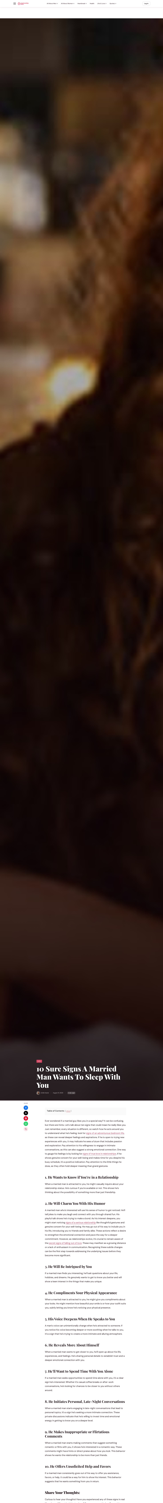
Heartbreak (81, 3)
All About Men (51, 3)
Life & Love (101, 3)
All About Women (67, 3)
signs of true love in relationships (99, 1153)
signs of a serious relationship (81, 1222)
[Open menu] (15, 3)
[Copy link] (26, 1129)
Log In (146, 3)
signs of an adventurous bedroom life (105, 1133)
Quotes (112, 3)
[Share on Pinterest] (26, 1118)
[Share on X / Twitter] (26, 1113)
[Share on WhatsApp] (26, 1124)
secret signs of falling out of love (65, 1243)
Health (92, 3)
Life (39, 1061)
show (68, 1111)
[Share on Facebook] (26, 1108)
